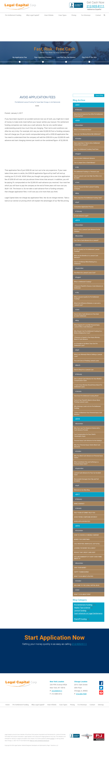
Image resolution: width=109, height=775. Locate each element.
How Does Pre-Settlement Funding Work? (86, 396)
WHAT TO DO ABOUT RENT (82, 594)
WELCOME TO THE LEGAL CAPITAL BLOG (86, 585)
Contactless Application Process (83, 207)
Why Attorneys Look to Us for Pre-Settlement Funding (87, 407)
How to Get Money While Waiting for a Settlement (85, 263)
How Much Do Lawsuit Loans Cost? (85, 273)
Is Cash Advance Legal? (81, 216)
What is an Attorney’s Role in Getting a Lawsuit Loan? (88, 355)
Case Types (62, 15)
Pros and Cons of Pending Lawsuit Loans (86, 361)
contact (52, 738)
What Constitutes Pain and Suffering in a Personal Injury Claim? (86, 463)
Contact (98, 15)
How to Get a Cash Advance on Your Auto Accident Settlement (86, 315)
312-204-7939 (81, 694)
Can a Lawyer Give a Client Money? (84, 163)
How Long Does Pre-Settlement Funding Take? (88, 198)
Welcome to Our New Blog (82, 490)
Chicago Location (80, 681)
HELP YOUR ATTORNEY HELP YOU (84, 513)
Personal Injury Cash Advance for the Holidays (88, 440)
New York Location (57, 681)
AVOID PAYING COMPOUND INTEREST (85, 517)
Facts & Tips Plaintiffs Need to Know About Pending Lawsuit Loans (87, 401)
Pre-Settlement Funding (13, 15)
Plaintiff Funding (80, 619)
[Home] (29, 6)
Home (7, 705)
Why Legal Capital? (32, 15)
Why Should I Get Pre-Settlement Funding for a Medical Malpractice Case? (88, 332)
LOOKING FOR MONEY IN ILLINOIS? (85, 548)
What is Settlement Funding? (82, 282)
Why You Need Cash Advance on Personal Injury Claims (88, 457)
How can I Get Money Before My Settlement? (87, 134)
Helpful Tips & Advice (82, 607)
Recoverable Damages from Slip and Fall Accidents (86, 480)
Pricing (74, 15)
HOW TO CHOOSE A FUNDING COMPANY (86, 535)
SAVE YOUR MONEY (80, 568)
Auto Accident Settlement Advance (84, 158)
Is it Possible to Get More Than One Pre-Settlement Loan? (86, 344)
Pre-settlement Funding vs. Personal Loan (86, 172)
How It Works (48, 15)
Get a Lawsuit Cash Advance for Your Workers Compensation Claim (88, 379)
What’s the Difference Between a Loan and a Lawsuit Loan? (87, 304)
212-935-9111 (95, 6)
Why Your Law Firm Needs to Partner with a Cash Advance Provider (87, 429)
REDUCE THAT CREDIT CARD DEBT (84, 552)
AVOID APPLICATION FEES (82, 521)
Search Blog (99, 95)
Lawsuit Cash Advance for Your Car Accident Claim (87, 474)
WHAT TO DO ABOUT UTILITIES (83, 576)
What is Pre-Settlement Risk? (82, 130)
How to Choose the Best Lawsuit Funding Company (86, 188)
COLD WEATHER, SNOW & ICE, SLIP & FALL (87, 544)
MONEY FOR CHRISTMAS (82, 539)
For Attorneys (85, 15)
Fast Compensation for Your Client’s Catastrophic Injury (85, 435)
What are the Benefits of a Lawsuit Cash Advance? (86, 256)
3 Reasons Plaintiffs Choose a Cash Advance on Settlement (88, 287)
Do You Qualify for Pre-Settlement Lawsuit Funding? (86, 250)
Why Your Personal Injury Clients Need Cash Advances (87, 446)
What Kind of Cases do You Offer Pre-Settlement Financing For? (88, 115)
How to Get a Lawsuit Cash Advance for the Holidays (87, 230)
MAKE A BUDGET (79, 504)
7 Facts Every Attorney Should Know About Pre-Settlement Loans (88, 386)
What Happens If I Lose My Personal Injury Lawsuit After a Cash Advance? (87, 326)
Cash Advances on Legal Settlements (88, 613)
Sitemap (101, 705)
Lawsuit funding (80, 610)
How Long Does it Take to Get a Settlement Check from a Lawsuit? (87, 144)
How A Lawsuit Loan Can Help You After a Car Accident (88, 177)
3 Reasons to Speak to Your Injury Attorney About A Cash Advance (87, 338)
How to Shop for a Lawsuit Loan (84, 370)
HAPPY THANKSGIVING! (81, 572)
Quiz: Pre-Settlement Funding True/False (86, 149)
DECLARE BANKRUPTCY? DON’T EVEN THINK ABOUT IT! (88, 558)
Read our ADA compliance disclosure (39, 740)
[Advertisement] (54, 29)
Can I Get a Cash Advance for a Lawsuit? (86, 240)
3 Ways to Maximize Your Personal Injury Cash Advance (88, 413)
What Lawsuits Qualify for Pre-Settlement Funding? (86, 298)
